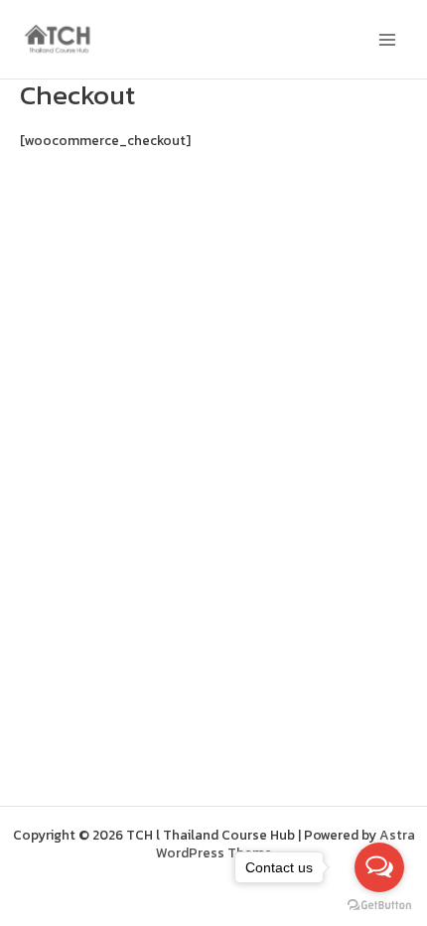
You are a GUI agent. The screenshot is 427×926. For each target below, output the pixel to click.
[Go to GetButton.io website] (379, 905)
